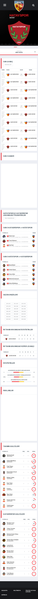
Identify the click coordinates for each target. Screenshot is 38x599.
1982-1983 (23, 306)
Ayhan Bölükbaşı (13, 283)
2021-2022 (16, 316)
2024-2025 (16, 319)
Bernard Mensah (11, 567)
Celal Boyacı (10, 573)
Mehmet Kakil (10, 455)
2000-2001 (8, 314)
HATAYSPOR (31, 74)
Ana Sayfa (19, 52)
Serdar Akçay (12, 269)
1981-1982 (16, 306)
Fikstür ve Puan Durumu (31, 591)
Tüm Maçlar (8, 64)
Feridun (9, 488)
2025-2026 (23, 319)
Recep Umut (10, 551)
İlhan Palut (9, 494)
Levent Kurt (10, 545)
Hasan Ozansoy (11, 500)
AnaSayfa (4, 590)
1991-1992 (23, 308)
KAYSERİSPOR (14, 74)
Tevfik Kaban (10, 505)
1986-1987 (8, 308)
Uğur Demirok (10, 562)
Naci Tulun (10, 483)
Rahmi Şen (12, 236)
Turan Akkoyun (13, 240)
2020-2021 (8, 316)
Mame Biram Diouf (12, 472)
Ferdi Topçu (10, 466)
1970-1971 (8, 303)
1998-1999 (16, 311)
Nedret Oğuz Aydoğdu (12, 539)
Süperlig (4, 594)
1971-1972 (16, 303)
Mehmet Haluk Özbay (12, 534)
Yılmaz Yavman (11, 528)
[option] (19, 33)
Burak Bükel (12, 265)
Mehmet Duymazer (14, 278)
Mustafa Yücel (10, 523)
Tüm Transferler (9, 218)
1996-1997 (8, 311)
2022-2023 (23, 316)
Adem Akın (9, 556)
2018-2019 (23, 314)
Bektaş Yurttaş (10, 477)
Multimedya (17, 590)
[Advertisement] (19, 186)
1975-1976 (8, 306)
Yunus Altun (12, 274)
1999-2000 (23, 311)
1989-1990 (16, 308)
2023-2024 (8, 319)
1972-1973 (23, 303)
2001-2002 (16, 314)
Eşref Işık (11, 245)
